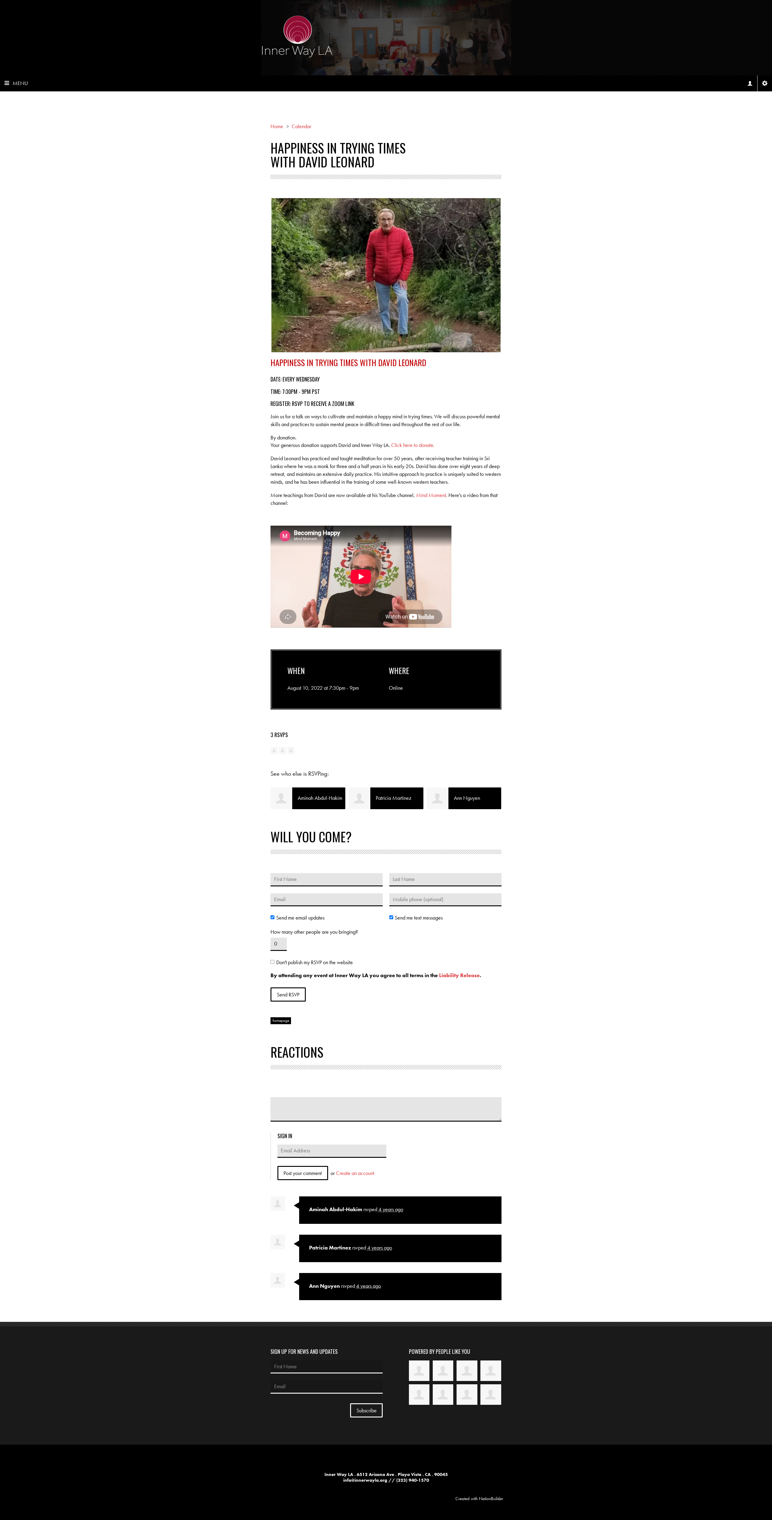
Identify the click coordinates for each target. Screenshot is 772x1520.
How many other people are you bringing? (314, 932)
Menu (20, 83)
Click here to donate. (413, 445)
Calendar (301, 126)
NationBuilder (491, 1499)
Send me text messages (419, 917)
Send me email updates (300, 917)
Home (277, 126)
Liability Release (459, 975)
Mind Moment (431, 495)
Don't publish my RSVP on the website (314, 962)
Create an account (355, 1173)
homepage (281, 1020)
